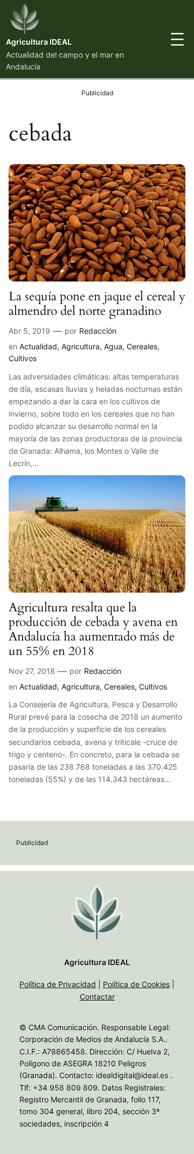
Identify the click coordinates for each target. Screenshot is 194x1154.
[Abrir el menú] (177, 39)
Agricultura (80, 346)
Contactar (97, 996)
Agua (113, 346)
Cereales (142, 346)
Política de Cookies (136, 984)
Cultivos (23, 358)
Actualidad (38, 346)
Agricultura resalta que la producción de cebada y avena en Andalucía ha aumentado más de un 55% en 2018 (93, 630)
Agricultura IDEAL (39, 41)
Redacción (97, 330)
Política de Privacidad (57, 984)
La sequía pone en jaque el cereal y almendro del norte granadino (97, 304)
